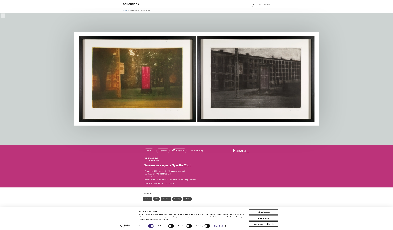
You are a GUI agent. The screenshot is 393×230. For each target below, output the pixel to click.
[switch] (171, 226)
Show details (218, 226)
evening (147, 199)
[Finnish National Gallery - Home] (131, 4)
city (156, 199)
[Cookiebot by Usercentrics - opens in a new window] (125, 226)
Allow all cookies (264, 212)
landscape (166, 199)
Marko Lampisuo (151, 158)
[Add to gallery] (3, 15)
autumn (187, 199)
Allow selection (263, 218)
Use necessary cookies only (264, 224)
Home (125, 10)
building (177, 199)
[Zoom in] (196, 79)
